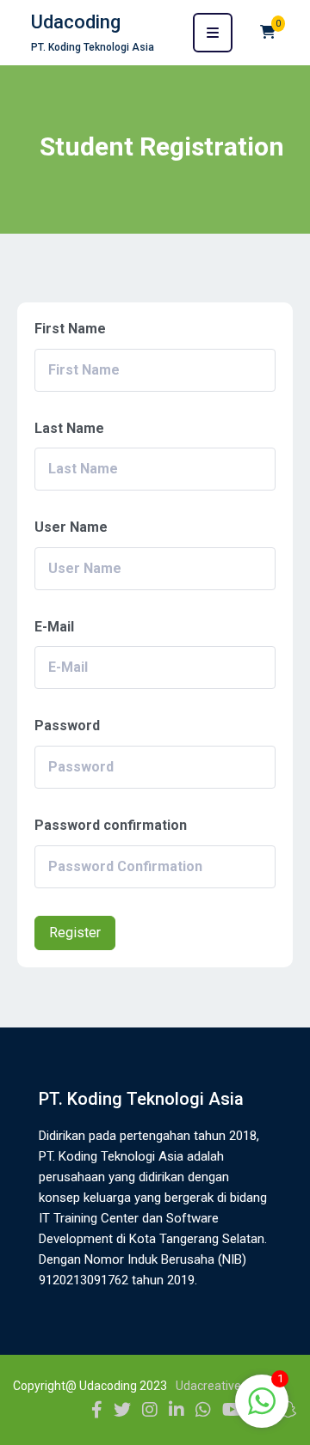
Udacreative (208, 1386)
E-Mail (54, 627)
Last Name (69, 428)
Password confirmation (110, 825)
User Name (71, 527)
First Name (70, 328)
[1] (262, 1410)
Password (67, 725)
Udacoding (76, 22)
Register (75, 932)
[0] (268, 32)
